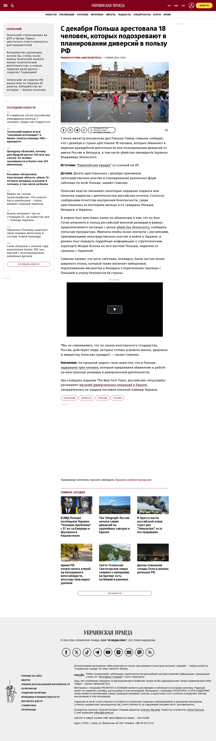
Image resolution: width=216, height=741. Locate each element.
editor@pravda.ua (103, 712)
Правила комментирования (133, 479)
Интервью (97, 14)
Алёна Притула (195, 709)
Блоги (157, 14)
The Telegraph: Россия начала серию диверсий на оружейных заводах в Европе (114, 525)
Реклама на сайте (31, 676)
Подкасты (124, 14)
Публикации (66, 14)
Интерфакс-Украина (110, 676)
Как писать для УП (32, 701)
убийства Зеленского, (133, 227)
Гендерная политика (33, 692)
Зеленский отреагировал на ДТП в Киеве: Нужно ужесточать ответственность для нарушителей (27, 40)
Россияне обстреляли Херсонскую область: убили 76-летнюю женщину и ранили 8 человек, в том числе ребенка (28, 179)
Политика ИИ (29, 688)
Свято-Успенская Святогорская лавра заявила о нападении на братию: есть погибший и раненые (114, 572)
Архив (167, 14)
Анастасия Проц (92, 57)
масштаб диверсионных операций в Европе (113, 385)
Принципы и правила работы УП (40, 697)
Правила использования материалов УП (45, 684)
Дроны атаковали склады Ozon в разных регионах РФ (153, 569)
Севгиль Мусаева (150, 709)
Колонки (82, 14)
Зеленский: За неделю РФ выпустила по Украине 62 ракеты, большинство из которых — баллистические (26, 85)
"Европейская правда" (94, 165)
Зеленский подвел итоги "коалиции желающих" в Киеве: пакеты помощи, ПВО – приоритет (27, 136)
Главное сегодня (73, 492)
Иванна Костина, (71, 57)
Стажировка (28, 705)
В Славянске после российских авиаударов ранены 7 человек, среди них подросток (28, 119)
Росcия (117, 398)
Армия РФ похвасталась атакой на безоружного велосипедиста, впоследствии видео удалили (76, 574)
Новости (51, 14)
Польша (102, 398)
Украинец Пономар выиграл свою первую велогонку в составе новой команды (27, 233)
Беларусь (86, 398)
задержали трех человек (79, 367)
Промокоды (28, 709)
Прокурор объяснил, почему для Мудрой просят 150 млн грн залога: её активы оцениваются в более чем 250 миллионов (28, 158)
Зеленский (69, 398)
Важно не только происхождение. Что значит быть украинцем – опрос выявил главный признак (27, 199)
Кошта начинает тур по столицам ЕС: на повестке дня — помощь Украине (28, 217)
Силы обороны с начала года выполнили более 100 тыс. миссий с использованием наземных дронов (27, 251)
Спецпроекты (142, 14)
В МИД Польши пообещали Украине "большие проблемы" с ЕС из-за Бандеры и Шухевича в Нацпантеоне (76, 527)
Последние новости (21, 107)
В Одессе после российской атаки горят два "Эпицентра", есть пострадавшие (149, 525)
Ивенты (110, 14)
